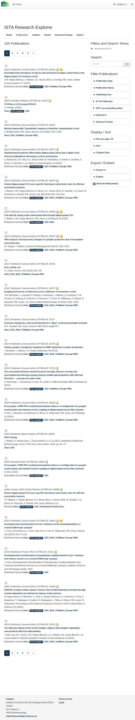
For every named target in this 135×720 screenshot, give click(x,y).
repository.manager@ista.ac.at (21, 716)
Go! (127, 64)
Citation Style (103, 152)
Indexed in (101, 115)
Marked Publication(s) (106, 183)
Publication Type (104, 81)
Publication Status (104, 88)
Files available (36, 87)
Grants (47, 35)
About (79, 35)
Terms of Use (65, 699)
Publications (22, 35)
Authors (36, 35)
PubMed (54, 86)
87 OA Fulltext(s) (104, 101)
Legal (61, 702)
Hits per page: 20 (104, 139)
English (120, 4)
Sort (98, 146)
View (25, 86)
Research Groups (64, 35)
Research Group (104, 122)
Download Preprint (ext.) (52, 506)
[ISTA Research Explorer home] (5, 4)
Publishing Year (104, 94)
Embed (99, 177)
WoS (52, 198)
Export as (101, 170)
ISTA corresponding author (109, 108)
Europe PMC (65, 86)
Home (19, 4)
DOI (46, 86)
